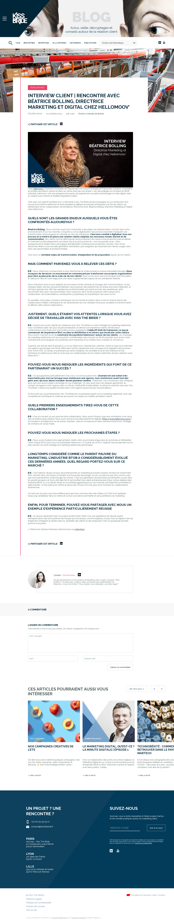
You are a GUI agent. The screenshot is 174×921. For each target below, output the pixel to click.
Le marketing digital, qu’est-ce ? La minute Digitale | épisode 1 (108, 748)
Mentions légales (34, 899)
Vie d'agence (75, 43)
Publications (90, 43)
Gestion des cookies (35, 906)
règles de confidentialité (59, 917)
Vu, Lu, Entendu (59, 43)
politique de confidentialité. (143, 843)
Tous (18, 43)
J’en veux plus (136, 689)
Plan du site (31, 910)
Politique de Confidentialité (38, 902)
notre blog (79, 529)
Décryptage (43, 43)
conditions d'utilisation (79, 917)
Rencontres (29, 43)
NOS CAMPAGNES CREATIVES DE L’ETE (50, 748)
